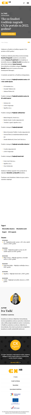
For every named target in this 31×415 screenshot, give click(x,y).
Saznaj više (15, 362)
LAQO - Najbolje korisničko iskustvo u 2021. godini (16, 280)
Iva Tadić (4, 13)
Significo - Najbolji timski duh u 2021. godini (16, 273)
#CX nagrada (12, 232)
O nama (15, 377)
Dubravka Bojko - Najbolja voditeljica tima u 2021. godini (16, 266)
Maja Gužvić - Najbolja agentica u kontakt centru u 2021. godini (16, 258)
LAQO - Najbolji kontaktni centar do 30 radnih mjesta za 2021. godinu (15, 250)
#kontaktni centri (21, 229)
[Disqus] (15, 202)
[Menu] (28, 3)
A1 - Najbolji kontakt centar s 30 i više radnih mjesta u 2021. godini (17, 242)
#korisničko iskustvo (8, 229)
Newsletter (15, 385)
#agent (4, 232)
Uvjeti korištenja (15, 381)
